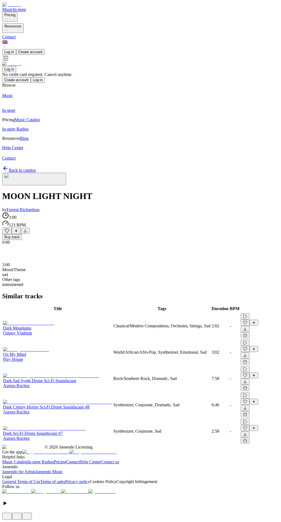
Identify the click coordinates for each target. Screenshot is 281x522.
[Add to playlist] (16, 231)
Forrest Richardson (23, 209)
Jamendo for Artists (19, 471)
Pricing (9, 15)
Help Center (90, 461)
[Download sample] (25, 231)
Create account (30, 52)
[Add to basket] (245, 335)
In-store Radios (40, 461)
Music (7, 9)
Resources (12, 26)
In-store (19, 9)
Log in (9, 52)
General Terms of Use (21, 481)
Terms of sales (52, 481)
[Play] (34, 179)
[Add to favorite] (7, 231)
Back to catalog (22, 170)
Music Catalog (14, 461)
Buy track (12, 237)
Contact (9, 37)
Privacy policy (77, 481)
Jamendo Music (49, 471)
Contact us (110, 461)
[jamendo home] (11, 4)
